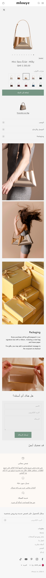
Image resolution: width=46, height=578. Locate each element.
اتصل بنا (41, 540)
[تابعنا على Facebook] (42, 559)
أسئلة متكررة (39, 544)
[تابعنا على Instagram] (37, 559)
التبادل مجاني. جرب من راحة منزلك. (23, 488)
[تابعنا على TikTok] (20, 559)
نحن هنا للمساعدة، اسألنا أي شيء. (23, 502)
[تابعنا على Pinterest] (31, 559)
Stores (42, 533)
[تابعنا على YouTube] (26, 559)
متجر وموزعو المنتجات (36, 537)
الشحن (41, 548)
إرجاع (42, 552)
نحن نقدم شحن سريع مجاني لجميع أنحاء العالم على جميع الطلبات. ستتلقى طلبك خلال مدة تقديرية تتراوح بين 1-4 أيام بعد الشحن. (23, 470)
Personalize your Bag (23, 113)
